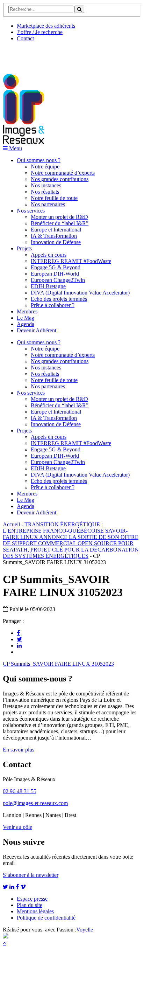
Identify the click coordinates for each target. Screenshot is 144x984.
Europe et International (56, 230)
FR (54, 55)
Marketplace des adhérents (46, 26)
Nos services (31, 211)
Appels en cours (48, 255)
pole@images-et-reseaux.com (35, 803)
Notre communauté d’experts (63, 173)
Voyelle (84, 930)
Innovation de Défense (56, 242)
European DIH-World (55, 274)
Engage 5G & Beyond (55, 267)
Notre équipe (45, 166)
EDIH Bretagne (48, 286)
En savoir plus (18, 750)
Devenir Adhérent (36, 330)
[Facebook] (18, 633)
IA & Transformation (54, 236)
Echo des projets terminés (59, 299)
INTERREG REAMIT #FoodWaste (71, 261)
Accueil (11, 524)
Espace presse (32, 899)
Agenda (25, 324)
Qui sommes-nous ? (38, 160)
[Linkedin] (19, 645)
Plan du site (29, 905)
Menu (15, 148)
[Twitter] (19, 639)
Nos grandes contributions (59, 179)
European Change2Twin (58, 280)
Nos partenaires (48, 204)
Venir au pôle (17, 827)
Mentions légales (35, 911)
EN (29, 55)
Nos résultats (45, 192)
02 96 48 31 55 (19, 791)
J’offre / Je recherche (40, 32)
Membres (27, 311)
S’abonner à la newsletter (30, 875)
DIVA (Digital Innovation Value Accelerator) (80, 293)
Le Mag (25, 318)
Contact (25, 38)
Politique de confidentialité (46, 918)
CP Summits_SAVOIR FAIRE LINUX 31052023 (58, 664)
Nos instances (46, 185)
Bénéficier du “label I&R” (59, 223)
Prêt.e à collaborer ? (52, 305)
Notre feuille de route (54, 198)
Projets (24, 248)
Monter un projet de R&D (59, 217)
